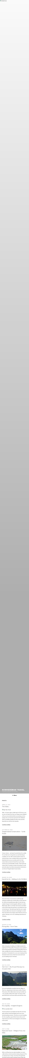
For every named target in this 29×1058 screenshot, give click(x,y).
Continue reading (6, 824)
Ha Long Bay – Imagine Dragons (12, 1006)
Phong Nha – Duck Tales (9, 926)
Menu (15, 795)
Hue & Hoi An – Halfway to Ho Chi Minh (14, 879)
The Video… (6, 806)
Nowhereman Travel (13, 790)
